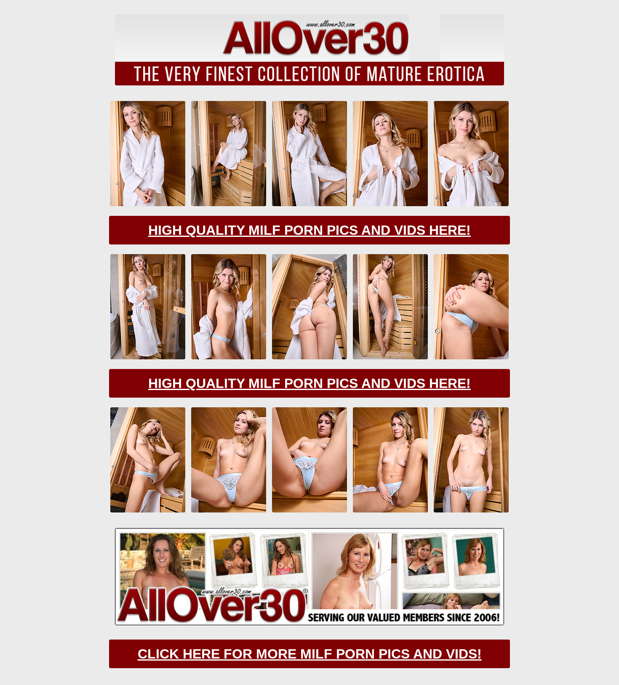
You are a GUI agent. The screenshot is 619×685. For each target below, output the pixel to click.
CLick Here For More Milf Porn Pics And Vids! (310, 653)
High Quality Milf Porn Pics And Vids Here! (309, 230)
